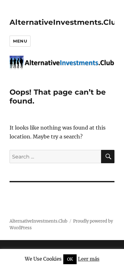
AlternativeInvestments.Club (65, 22)
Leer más (89, 259)
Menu (20, 41)
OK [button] (70, 259)
